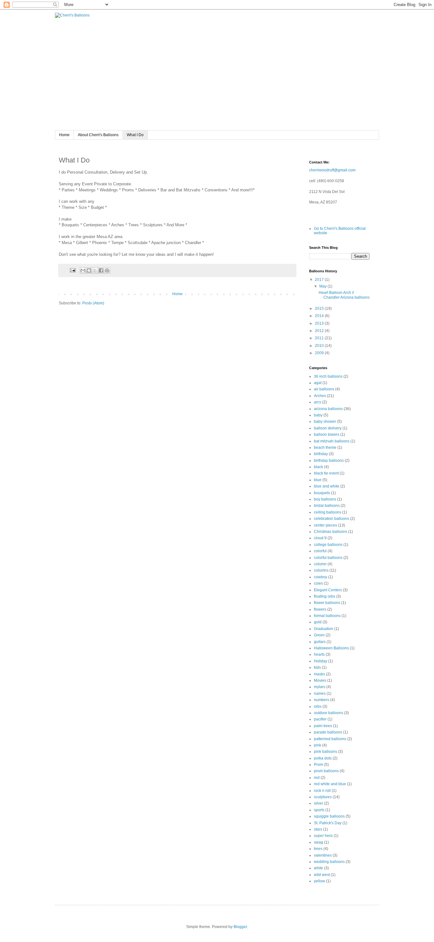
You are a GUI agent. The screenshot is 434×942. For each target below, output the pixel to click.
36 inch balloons (328, 376)
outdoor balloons (328, 713)
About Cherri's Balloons (98, 135)
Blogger (240, 927)
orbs (318, 706)
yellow (319, 881)
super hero (323, 835)
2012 (320, 330)
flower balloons (327, 602)
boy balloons (325, 499)
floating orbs (324, 596)
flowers (320, 609)
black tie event (326, 473)
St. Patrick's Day (328, 823)
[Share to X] (95, 270)
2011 (320, 338)
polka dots (323, 758)
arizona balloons (328, 409)
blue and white (326, 486)
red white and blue (330, 784)
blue (318, 480)
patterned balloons (330, 739)
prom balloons (326, 771)
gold (318, 622)
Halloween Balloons (331, 648)
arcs (317, 402)
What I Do (135, 135)
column (320, 564)
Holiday (320, 661)
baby (318, 415)
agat (318, 383)
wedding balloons (329, 861)
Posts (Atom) (93, 303)
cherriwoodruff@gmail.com (332, 170)
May (323, 286)
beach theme (325, 447)
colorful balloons (328, 557)
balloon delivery (328, 428)
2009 (320, 353)
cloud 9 (320, 538)
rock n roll (322, 790)
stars (318, 829)
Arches (320, 396)
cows (318, 583)
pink (317, 745)
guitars (320, 642)
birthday (321, 454)
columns (321, 570)
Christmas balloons (330, 531)
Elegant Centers (328, 590)
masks (319, 674)
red (317, 777)
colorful (320, 551)
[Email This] (83, 270)
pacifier (320, 719)
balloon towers (326, 434)
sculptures (323, 797)
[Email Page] (72, 270)
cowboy (320, 577)
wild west (322, 874)
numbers (321, 700)
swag (318, 842)
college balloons (328, 544)
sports (319, 810)
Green (319, 635)
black (318, 467)
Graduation (323, 629)
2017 (320, 279)
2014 (320, 316)
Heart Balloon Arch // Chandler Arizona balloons (344, 294)
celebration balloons (331, 518)
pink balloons (325, 751)
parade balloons (328, 732)
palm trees (323, 726)
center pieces (325, 525)
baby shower (325, 421)
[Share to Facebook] (101, 270)
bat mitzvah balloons (331, 441)
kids (317, 667)
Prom (318, 764)
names (320, 693)
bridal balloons (327, 505)
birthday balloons (329, 460)
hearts (319, 654)
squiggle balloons (329, 816)
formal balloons (327, 616)
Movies (320, 680)
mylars (319, 687)
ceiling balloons (327, 512)
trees (318, 848)
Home (64, 135)
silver (318, 803)
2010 (320, 345)
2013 (320, 323)
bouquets (322, 493)
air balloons (324, 389)
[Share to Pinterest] (107, 270)
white (318, 868)
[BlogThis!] (89, 270)
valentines (323, 855)
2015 (320, 308)
